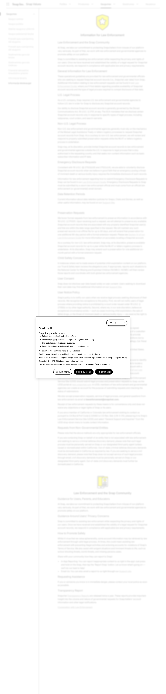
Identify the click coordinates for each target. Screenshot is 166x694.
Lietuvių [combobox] (112, 322)
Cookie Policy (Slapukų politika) (96, 364)
